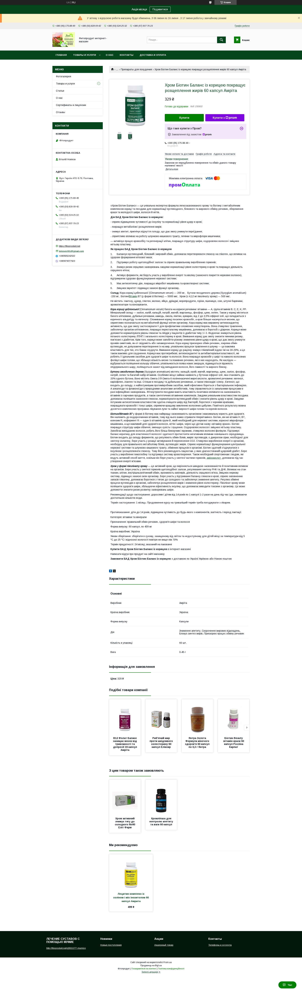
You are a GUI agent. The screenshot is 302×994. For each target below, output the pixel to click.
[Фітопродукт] (63, 46)
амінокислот (214, 457)
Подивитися (160, 9)
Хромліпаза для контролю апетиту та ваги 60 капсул (161, 821)
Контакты (126, 55)
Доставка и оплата (153, 55)
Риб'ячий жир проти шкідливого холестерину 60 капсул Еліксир (162, 742)
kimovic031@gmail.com (71, 251)
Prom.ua (167, 962)
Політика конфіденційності (171, 968)
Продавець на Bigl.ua (151, 965)
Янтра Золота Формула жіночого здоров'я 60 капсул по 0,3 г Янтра (197, 742)
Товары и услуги (84, 55)
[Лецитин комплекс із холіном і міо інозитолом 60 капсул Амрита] (131, 871)
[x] (114, 571)
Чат (290, 985)
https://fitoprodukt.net (69, 246)
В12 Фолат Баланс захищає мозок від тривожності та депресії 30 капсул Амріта (125, 744)
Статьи (60, 90)
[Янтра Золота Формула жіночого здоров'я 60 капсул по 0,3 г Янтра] (197, 716)
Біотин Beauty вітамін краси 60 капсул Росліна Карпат (234, 742)
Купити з (219, 117)
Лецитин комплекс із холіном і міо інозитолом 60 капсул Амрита (131, 897)
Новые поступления (111, 945)
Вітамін (133, 296)
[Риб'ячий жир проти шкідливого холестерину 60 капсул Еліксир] (161, 716)
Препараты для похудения (136, 69)
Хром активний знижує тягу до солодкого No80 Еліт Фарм (125, 823)
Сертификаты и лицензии (71, 105)
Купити (184, 117)
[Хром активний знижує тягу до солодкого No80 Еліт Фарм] (125, 797)
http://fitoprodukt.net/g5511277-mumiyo (66, 948)
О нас (109, 55)
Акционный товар (163, 945)
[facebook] (110, 571)
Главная (61, 55)
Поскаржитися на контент (143, 968)
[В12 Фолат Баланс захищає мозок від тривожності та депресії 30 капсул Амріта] (125, 716)
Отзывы (60, 112)
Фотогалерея (63, 76)
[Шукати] (221, 40)
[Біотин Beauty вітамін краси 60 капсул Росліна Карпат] (233, 716)
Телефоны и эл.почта (220, 945)
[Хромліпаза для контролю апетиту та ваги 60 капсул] (161, 797)
